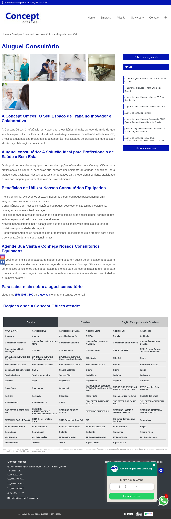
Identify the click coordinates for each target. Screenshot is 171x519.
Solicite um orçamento (146, 57)
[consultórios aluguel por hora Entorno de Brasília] (43, 67)
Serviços (136, 17)
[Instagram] (2, 257)
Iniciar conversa (131, 496)
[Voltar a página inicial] (22, 18)
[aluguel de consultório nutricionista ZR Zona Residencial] (72, 67)
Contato (154, 17)
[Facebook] (160, 470)
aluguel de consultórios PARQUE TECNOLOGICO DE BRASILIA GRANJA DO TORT (144, 141)
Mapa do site (157, 462)
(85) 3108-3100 (24, 294)
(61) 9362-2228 (16, 493)
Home (91, 17)
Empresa (106, 17)
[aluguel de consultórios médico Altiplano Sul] (101, 67)
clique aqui (44, 294)
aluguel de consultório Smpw (137, 113)
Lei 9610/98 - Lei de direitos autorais (30, 451)
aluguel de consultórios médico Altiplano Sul (144, 106)
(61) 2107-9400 (17, 488)
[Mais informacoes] (165, 17)
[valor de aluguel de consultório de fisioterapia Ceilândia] (15, 67)
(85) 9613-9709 (17, 483)
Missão (121, 17)
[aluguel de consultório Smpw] (15, 96)
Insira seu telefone (131, 480)
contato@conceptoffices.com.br (24, 498)
